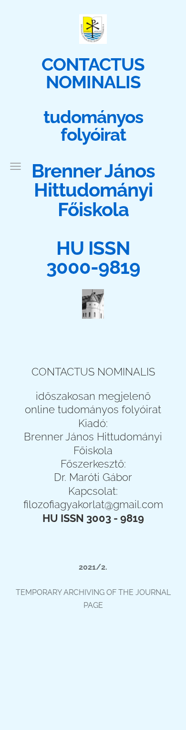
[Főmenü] (15, 166)
